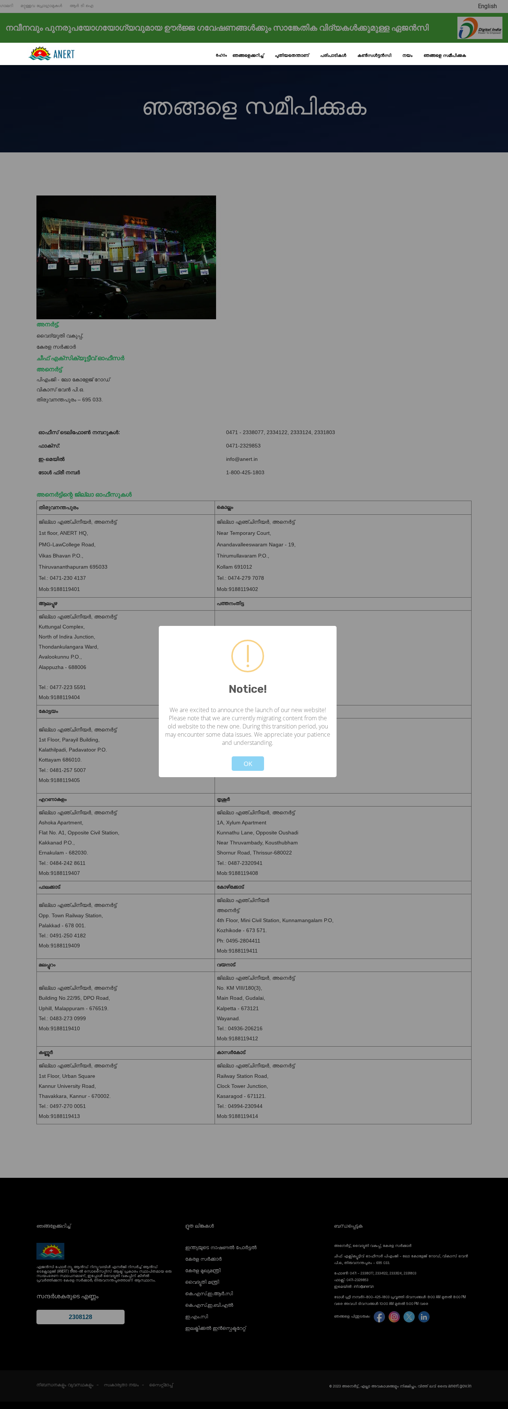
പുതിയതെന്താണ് (292, 55)
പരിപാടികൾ (333, 55)
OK (248, 763)
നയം (407, 55)
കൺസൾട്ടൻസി (374, 55)
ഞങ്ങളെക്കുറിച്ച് (248, 55)
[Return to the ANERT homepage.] (51, 54)
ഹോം (221, 55)
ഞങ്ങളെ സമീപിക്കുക (445, 55)
